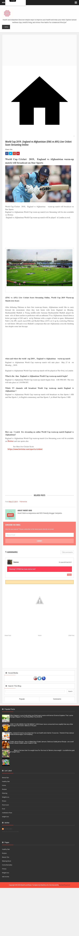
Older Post (71, 635)
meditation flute (7, 813)
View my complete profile (10, 831)
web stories (5, 877)
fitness (4, 801)
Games (16, 562)
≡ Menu (6, 27)
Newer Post (8, 635)
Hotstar (11, 441)
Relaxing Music (6, 861)
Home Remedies (7, 865)
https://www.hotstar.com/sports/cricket (25, 449)
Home (39, 635)
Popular (22, 699)
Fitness (4, 869)
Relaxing (4, 793)
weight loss (5, 816)
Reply (69, 574)
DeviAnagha (8, 829)
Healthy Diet (6, 781)
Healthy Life (44, 885)
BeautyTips (5, 777)
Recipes (4, 789)
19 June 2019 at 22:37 (65, 562)
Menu (4, 2)
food (3, 809)
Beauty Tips (5, 857)
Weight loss (5, 873)
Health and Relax (26, 885)
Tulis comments (67, 552)
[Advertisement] (40, 49)
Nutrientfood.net (64, 885)
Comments (57, 699)
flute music (5, 805)
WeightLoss (5, 797)
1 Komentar (23, 501)
